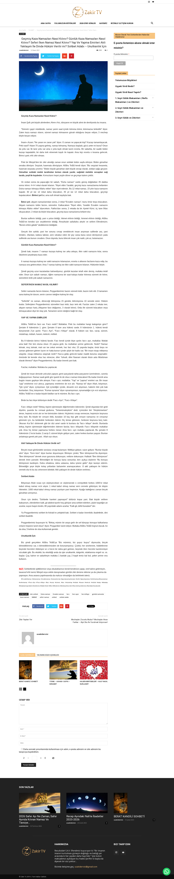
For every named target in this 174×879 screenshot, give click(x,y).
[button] (152, 23)
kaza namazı (24, 597)
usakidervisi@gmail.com (86, 866)
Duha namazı (45, 594)
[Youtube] (153, 2)
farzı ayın (75, 594)
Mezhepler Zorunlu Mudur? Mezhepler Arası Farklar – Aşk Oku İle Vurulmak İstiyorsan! (89, 620)
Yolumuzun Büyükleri (65, 23)
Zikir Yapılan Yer (25, 619)
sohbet (54, 597)
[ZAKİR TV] (87, 12)
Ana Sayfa (46, 23)
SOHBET (22, 34)
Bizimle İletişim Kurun (122, 23)
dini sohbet (34, 594)
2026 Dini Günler (87, 23)
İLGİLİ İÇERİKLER (27, 655)
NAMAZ (34, 597)
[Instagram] (149, 2)
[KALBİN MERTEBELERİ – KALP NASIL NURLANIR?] (94, 669)
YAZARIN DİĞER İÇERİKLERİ (48, 655)
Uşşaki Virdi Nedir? (125, 86)
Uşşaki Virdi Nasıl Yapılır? (128, 92)
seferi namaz (44, 597)
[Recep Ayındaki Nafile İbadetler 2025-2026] (87, 803)
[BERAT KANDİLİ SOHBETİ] (33, 669)
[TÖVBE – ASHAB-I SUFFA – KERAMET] (63, 669)
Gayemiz (103, 23)
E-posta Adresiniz (121, 54)
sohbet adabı (64, 597)
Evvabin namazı (58, 594)
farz (68, 594)
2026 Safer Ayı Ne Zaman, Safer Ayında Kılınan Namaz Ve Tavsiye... (38, 819)
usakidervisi (24, 50)
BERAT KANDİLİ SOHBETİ (28, 681)
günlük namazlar (98, 594)
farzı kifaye (85, 594)
